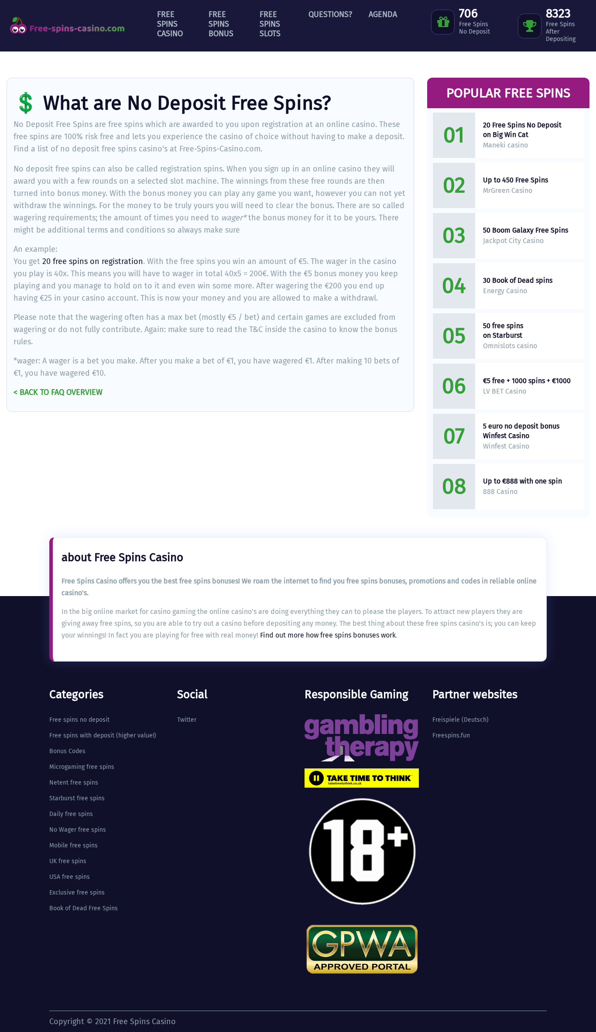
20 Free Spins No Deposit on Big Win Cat (522, 130)
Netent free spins (73, 782)
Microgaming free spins (81, 767)
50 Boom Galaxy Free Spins (525, 230)
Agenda (383, 14)
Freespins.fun (451, 735)
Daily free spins (71, 814)
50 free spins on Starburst (503, 330)
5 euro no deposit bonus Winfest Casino (521, 431)
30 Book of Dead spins (517, 280)
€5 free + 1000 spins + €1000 (527, 381)
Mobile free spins (73, 845)
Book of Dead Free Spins (83, 908)
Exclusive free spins (77, 892)
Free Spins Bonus (221, 24)
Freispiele (446, 719)
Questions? (330, 14)
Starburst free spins (77, 798)
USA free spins (69, 877)
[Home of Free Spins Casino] (68, 25)
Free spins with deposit (81, 735)
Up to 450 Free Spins (515, 180)
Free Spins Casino (170, 24)
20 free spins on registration (92, 261)
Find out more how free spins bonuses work (328, 635)
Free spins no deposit (79, 719)
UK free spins (67, 861)
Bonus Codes (67, 751)
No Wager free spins (77, 829)
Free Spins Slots (270, 24)
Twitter (186, 719)
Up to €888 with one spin (522, 481)
